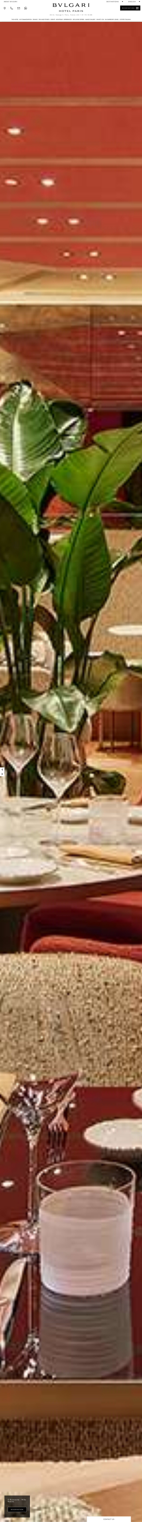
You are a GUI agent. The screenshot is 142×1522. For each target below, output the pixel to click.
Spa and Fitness (44, 19)
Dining (35, 19)
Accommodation (25, 19)
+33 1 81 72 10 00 (84, 15)
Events (53, 19)
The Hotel (15, 19)
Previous (2, 769)
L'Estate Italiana (125, 19)
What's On (100, 19)
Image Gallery (90, 19)
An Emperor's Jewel (112, 19)
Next (2, 774)
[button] (113, 2)
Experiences (68, 19)
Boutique (59, 19)
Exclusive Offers (78, 19)
